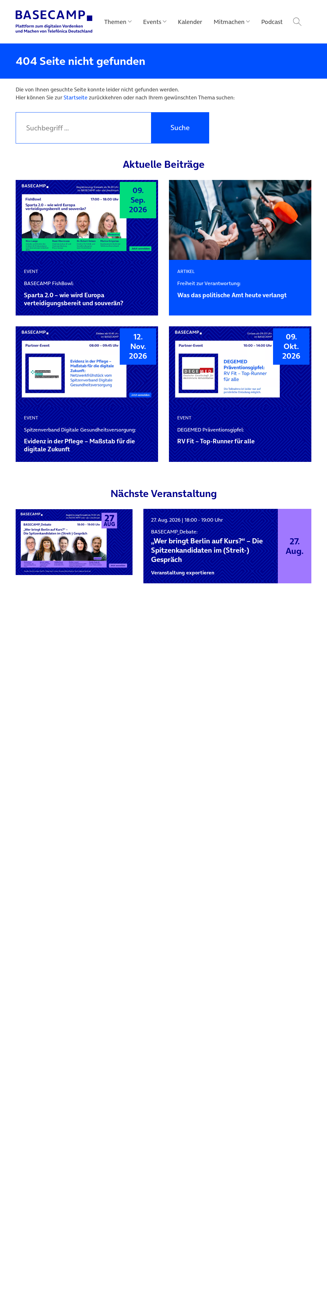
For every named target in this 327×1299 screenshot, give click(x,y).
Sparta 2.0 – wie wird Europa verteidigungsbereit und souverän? (73, 293)
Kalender (190, 22)
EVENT (31, 271)
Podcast (272, 22)
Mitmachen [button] (229, 22)
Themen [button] (115, 22)
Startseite (75, 97)
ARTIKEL (186, 271)
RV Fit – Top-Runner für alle (216, 436)
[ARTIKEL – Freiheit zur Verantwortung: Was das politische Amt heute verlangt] (240, 220)
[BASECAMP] (54, 21)
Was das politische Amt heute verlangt (232, 289)
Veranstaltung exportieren (182, 572)
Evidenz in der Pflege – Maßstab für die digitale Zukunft (80, 440)
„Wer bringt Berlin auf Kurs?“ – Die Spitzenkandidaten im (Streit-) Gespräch (207, 546)
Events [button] (152, 22)
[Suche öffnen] (297, 22)
